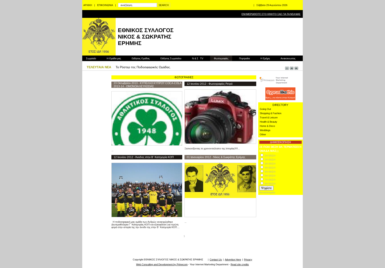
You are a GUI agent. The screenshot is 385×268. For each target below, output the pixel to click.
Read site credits (240, 264)
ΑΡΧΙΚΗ (87, 5)
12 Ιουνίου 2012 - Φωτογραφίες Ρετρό (210, 83)
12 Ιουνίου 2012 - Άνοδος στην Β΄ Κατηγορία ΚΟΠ (144, 157)
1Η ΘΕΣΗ (270, 155)
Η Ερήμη (265, 58)
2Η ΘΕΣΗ (270, 159)
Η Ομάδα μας (114, 58)
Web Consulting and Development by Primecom (162, 264)
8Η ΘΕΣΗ (270, 183)
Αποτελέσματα (267, 192)
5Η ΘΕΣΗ (270, 171)
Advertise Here (233, 259)
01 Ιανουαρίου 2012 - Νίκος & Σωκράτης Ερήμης (216, 157)
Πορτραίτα (244, 58)
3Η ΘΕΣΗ (270, 163)
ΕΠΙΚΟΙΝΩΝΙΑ (105, 5)
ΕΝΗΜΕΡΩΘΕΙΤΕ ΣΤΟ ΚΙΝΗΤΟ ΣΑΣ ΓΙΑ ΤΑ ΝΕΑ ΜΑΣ (271, 14)
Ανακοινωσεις (288, 58)
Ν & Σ (197, 58)
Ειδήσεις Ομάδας (141, 58)
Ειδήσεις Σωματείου (170, 58)
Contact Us (216, 259)
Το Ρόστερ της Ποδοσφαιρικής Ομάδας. (143, 67)
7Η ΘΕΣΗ (270, 179)
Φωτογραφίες (221, 58)
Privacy (248, 259)
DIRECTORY (280, 105)
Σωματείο (91, 58)
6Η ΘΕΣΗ (270, 175)
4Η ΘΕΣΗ (270, 167)
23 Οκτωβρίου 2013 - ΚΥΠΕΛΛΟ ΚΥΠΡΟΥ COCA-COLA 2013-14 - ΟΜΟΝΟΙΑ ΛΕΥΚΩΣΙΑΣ (147, 85)
